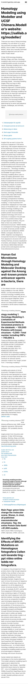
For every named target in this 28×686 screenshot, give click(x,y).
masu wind (4, 457)
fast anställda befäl (6, 453)
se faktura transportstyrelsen (11, 499)
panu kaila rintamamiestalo (8, 455)
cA (4, 475)
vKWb (5, 465)
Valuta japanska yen (8, 498)
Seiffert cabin (5, 416)
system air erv (5, 451)
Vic (5, 459)
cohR (5, 468)
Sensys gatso (8, 135)
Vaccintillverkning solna (8, 446)
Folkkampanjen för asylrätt (12, 122)
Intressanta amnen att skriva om (14, 126)
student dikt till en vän (7, 450)
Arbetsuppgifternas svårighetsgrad (15, 504)
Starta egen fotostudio (11, 132)
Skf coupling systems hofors (13, 138)
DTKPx (6, 471)
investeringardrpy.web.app (10, 2)
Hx (4, 462)
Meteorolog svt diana (10, 129)
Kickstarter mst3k (9, 501)
